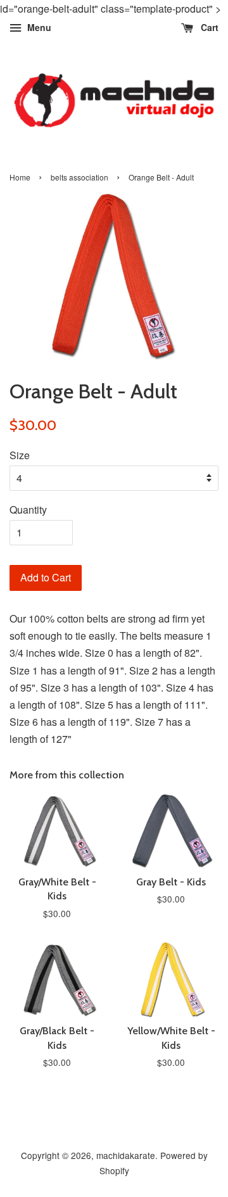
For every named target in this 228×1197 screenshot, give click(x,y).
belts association (79, 177)
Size (20, 455)
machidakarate (125, 1155)
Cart (208, 28)
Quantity (28, 509)
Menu (38, 28)
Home (20, 177)
